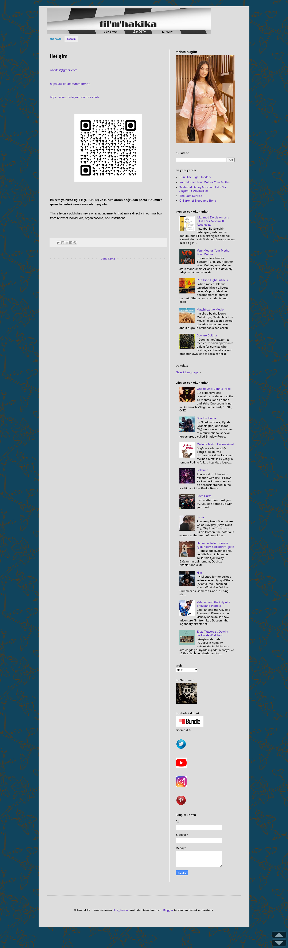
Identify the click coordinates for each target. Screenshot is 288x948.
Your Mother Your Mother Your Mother (204, 182)
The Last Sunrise (190, 195)
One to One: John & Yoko (214, 388)
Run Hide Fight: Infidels (195, 177)
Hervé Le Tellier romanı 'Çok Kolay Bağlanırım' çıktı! (215, 544)
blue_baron (120, 910)
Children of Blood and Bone (197, 200)
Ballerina (202, 470)
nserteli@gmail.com (63, 70)
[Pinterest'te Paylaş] (75, 243)
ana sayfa (56, 38)
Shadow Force (206, 418)
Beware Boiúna (207, 335)
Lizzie (200, 517)
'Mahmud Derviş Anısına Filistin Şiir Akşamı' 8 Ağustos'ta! (202, 188)
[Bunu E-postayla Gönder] (59, 243)
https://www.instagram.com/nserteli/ (74, 97)
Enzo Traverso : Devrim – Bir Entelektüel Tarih (214, 633)
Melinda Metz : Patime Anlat (215, 444)
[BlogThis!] (63, 243)
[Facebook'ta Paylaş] (71, 243)
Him (199, 572)
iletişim (71, 38)
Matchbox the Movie (210, 309)
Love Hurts (204, 496)
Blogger (168, 910)
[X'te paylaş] (67, 243)
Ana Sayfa (108, 258)
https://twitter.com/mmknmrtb (70, 84)
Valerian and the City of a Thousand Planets (213, 603)
